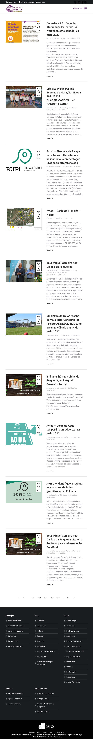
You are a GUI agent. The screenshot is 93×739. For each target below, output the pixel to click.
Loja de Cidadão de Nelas (46, 651)
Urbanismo (41, 646)
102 (33, 597)
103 (39, 597)
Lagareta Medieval (73, 656)
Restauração (71, 672)
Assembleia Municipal (16, 626)
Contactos (12, 636)
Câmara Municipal (14, 621)
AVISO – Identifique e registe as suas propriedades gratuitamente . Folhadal (64, 487)
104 (45, 597)
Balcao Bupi (50, 166)
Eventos (69, 667)
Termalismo (70, 677)
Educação (49, 38)
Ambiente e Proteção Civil (54, 437)
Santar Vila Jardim (73, 682)
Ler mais (49, 76)
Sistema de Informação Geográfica (45, 705)
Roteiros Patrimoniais (74, 641)
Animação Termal (52, 270)
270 (68, 597)
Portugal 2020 (13, 641)
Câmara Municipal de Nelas (20, 735)
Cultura (74, 270)
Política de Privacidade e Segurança (43, 737)
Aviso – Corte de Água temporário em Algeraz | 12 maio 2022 (63, 429)
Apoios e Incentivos (15, 699)
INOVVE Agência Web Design (72, 735)
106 (58, 597)
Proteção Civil (42, 656)
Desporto (68, 108)
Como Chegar (71, 621)
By (65, 38)
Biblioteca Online (43, 712)
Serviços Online (42, 699)
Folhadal (58, 495)
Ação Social (41, 626)
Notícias (56, 38)
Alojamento (70, 636)
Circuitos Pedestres (73, 646)
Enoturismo (70, 662)
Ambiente (41, 621)
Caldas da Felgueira (65, 270)
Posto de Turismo (72, 631)
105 (51, 597)
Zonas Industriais (14, 704)
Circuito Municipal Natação (55, 108)
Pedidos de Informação (45, 694)
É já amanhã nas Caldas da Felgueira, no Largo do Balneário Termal (62, 380)
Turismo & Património (60, 272)
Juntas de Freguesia (15, 631)
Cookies (58, 737)
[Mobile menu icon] (85, 8)
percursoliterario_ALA (76, 651)
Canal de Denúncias (15, 646)
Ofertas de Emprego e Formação (45, 663)
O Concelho (70, 626)
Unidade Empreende (15, 694)
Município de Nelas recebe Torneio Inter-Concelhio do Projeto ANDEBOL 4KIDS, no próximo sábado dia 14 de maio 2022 (64, 323)
